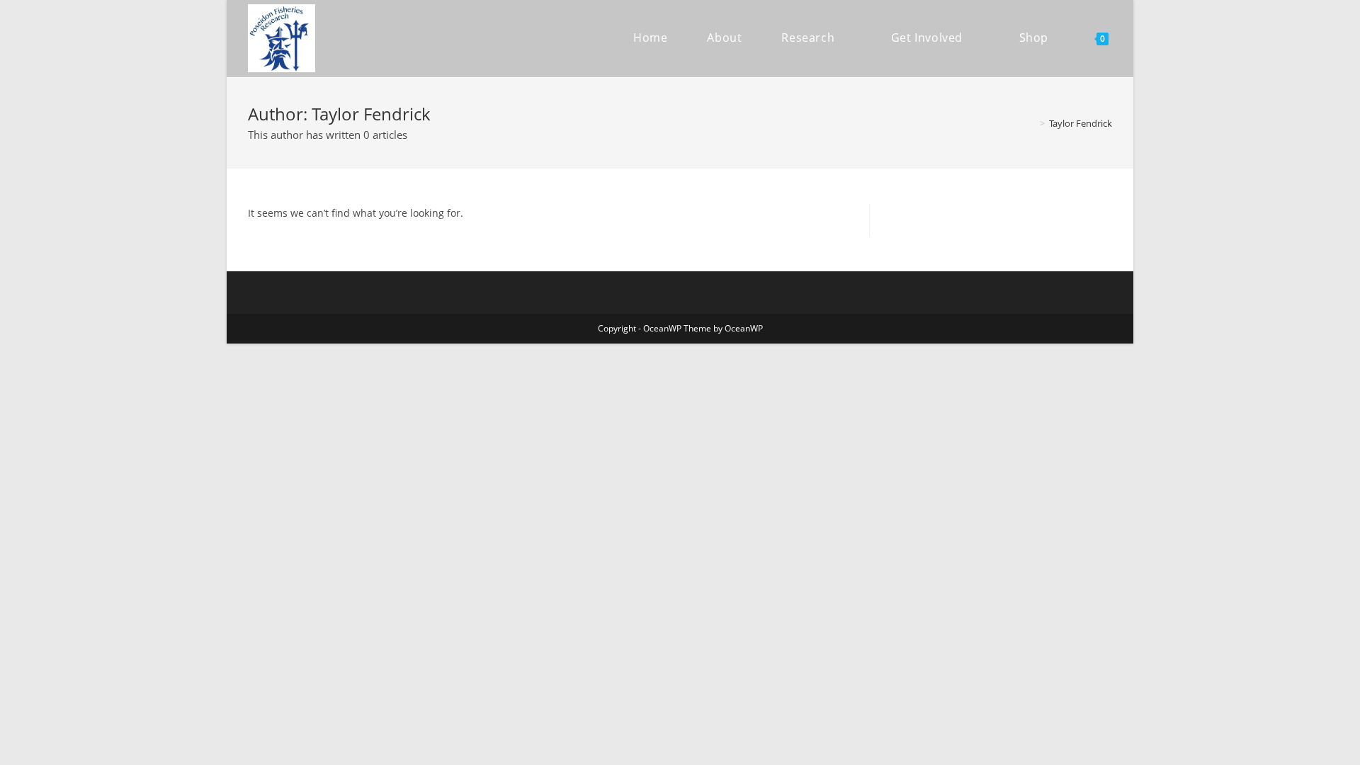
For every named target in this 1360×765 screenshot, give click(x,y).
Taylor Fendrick (1080, 123)
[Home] (1032, 123)
